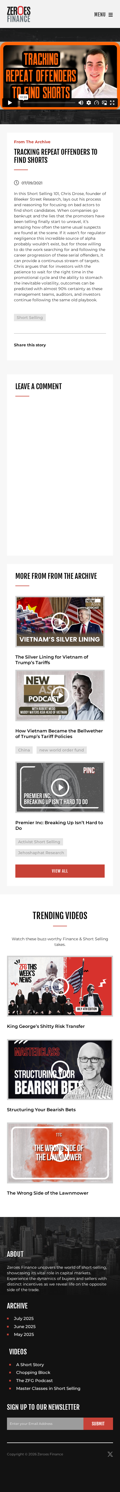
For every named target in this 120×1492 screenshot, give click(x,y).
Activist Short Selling (39, 841)
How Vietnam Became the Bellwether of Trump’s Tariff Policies (59, 733)
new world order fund (61, 750)
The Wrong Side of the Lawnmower (47, 1193)
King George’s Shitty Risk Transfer (46, 1026)
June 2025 (25, 1326)
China (24, 750)
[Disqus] (60, 476)
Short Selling (30, 317)
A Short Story (30, 1364)
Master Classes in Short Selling (48, 1388)
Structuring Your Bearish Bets (41, 1109)
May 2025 (24, 1334)
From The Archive (32, 141)
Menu (100, 15)
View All (60, 871)
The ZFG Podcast (34, 1380)
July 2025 (24, 1318)
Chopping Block (33, 1372)
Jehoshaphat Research (41, 852)
